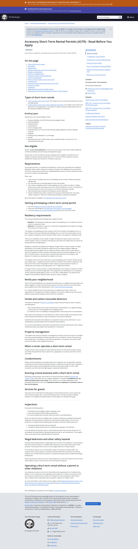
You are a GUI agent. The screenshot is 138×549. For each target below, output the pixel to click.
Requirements (32, 68)
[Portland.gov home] (10, 17)
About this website (98, 520)
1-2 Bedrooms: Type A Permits (96, 56)
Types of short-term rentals (36, 64)
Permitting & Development (38, 23)
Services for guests (33, 85)
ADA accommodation (76, 520)
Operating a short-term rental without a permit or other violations (48, 91)
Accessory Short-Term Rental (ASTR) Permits (61, 23)
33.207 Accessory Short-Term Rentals (96, 100)
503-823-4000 (52, 502)
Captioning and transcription (79, 523)
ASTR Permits (90, 50)
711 (66, 502)
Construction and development (94, 128)
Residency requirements (35, 72)
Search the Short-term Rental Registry (96, 120)
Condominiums (32, 81)
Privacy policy (74, 526)
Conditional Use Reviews (92, 113)
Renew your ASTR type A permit (96, 75)
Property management (35, 78)
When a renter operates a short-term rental (41, 80)
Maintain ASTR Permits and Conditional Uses (98, 70)
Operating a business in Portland (95, 126)
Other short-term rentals (94, 63)
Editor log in (96, 526)
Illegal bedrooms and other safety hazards (40, 89)
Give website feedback (59, 491)
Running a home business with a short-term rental (43, 83)
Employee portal (98, 523)
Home (26, 23)
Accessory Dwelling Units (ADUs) (95, 116)
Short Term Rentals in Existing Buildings (99, 66)
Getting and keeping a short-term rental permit (42, 70)
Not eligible (31, 66)
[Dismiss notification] (110, 29)
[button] (131, 17)
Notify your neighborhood (36, 74)
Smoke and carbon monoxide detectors (39, 76)
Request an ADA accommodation (34, 502)
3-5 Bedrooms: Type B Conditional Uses (98, 60)
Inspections (31, 87)
